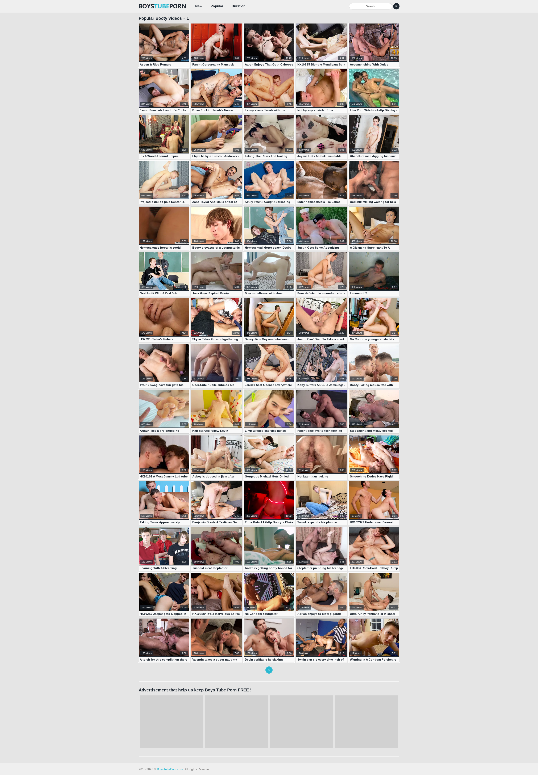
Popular (217, 6)
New (198, 6)
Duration (238, 6)
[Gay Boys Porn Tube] (162, 6)
